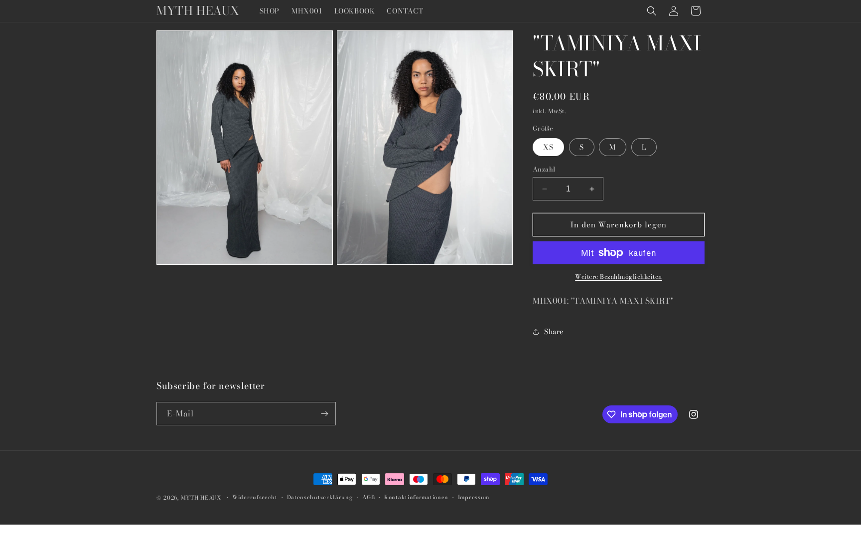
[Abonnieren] (324, 413)
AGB (368, 497)
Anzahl (544, 169)
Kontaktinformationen (416, 497)
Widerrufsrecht (255, 497)
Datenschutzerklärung (320, 497)
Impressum (473, 497)
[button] (652, 11)
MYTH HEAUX (201, 498)
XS (548, 147)
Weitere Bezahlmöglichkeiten (618, 276)
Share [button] (554, 331)
